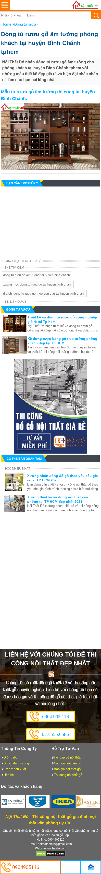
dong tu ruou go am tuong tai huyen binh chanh (36, 275)
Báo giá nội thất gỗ (67, 769)
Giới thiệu (10, 757)
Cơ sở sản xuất (14, 769)
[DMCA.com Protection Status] (50, 855)
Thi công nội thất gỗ (68, 775)
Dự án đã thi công (16, 763)
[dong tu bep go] (50, 452)
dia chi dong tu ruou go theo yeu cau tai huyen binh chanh (44, 293)
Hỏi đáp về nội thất (67, 757)
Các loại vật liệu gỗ (67, 763)
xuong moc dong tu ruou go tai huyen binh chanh (37, 284)
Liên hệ (8, 775)
